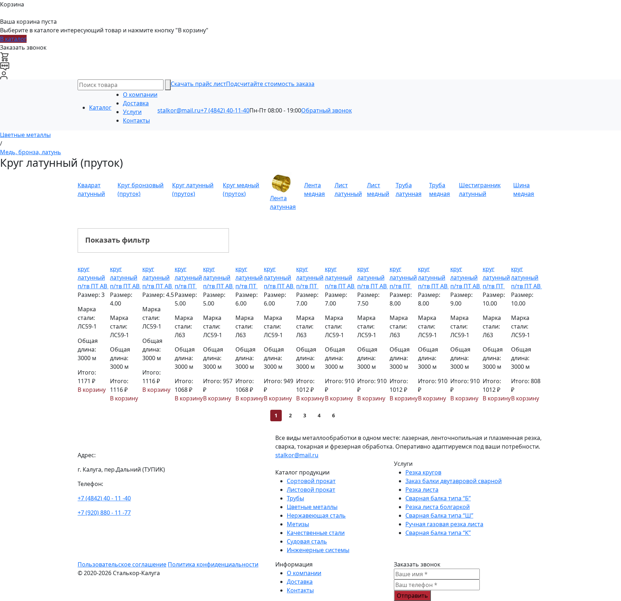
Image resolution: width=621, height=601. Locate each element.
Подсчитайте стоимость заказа (270, 84)
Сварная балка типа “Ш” (439, 515)
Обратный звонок (326, 110)
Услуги (132, 112)
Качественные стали (316, 533)
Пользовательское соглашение (122, 564)
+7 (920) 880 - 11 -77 (104, 513)
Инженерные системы (318, 550)
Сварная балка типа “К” (438, 533)
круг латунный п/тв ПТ (188, 277)
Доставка (136, 103)
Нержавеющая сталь (316, 515)
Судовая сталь (307, 541)
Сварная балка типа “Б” (438, 498)
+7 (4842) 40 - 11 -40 (104, 498)
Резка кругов (423, 472)
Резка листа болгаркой (437, 507)
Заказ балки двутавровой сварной (453, 481)
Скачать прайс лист (198, 84)
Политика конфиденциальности (213, 564)
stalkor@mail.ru (179, 110)
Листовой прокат (311, 490)
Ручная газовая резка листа (444, 524)
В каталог (13, 39)
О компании (140, 94)
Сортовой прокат (311, 481)
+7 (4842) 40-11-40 (225, 110)
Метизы (298, 524)
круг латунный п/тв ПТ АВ (93, 277)
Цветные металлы (312, 507)
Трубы (295, 498)
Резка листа (421, 490)
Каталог (100, 107)
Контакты (136, 120)
